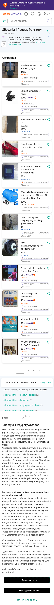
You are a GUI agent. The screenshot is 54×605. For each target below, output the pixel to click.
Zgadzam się (29, 580)
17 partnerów (19, 472)
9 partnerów (30, 475)
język (27, 416)
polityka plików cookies (13, 569)
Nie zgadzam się (29, 590)
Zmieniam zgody (27, 599)
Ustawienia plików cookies (38, 557)
